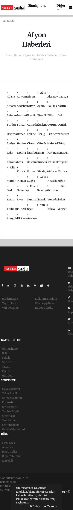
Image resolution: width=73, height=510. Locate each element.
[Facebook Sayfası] (3, 285)
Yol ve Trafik (10, 393)
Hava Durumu (11, 389)
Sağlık (6, 357)
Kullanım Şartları (46, 298)
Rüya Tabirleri (11, 456)
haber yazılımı (9, 493)
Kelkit (5, 353)
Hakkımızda (10, 298)
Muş (43, 177)
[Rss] (36, 285)
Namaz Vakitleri (12, 398)
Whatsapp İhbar (45, 303)
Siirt (63, 186)
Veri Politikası (10, 307)
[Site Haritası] (43, 285)
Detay (36, 506)
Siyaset (6, 362)
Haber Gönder (44, 307)
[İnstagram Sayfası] (16, 285)
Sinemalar (8, 416)
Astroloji (7, 460)
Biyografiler (10, 451)
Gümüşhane (37, 6)
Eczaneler (8, 402)
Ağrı (43, 92)
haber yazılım (9, 501)
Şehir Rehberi (10, 425)
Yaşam (6, 366)
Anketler (7, 447)
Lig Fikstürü (10, 407)
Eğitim (6, 371)
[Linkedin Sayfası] (30, 285)
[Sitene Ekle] (49, 285)
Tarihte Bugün (11, 411)
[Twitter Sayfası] (10, 285)
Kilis (12, 167)
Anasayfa (9, 20)
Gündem (7, 375)
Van (42, 205)
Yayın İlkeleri (10, 303)
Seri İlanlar (9, 420)
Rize (32, 186)
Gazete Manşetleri (13, 429)
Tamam (52, 506)
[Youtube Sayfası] (23, 285)
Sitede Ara (8, 442)
